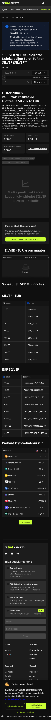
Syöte (4, 9)
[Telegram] (17, 554)
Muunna (6, 17)
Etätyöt (8, 676)
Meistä (8, 650)
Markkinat (45, 9)
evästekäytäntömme (15, 699)
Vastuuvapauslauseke (32, 716)
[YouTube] (12, 554)
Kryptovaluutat (35, 650)
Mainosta (9, 672)
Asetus (32, 676)
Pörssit (32, 658)
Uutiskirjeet (15, 9)
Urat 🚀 (8, 654)
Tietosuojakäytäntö (14, 716)
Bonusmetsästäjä (30, 9)
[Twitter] (6, 554)
